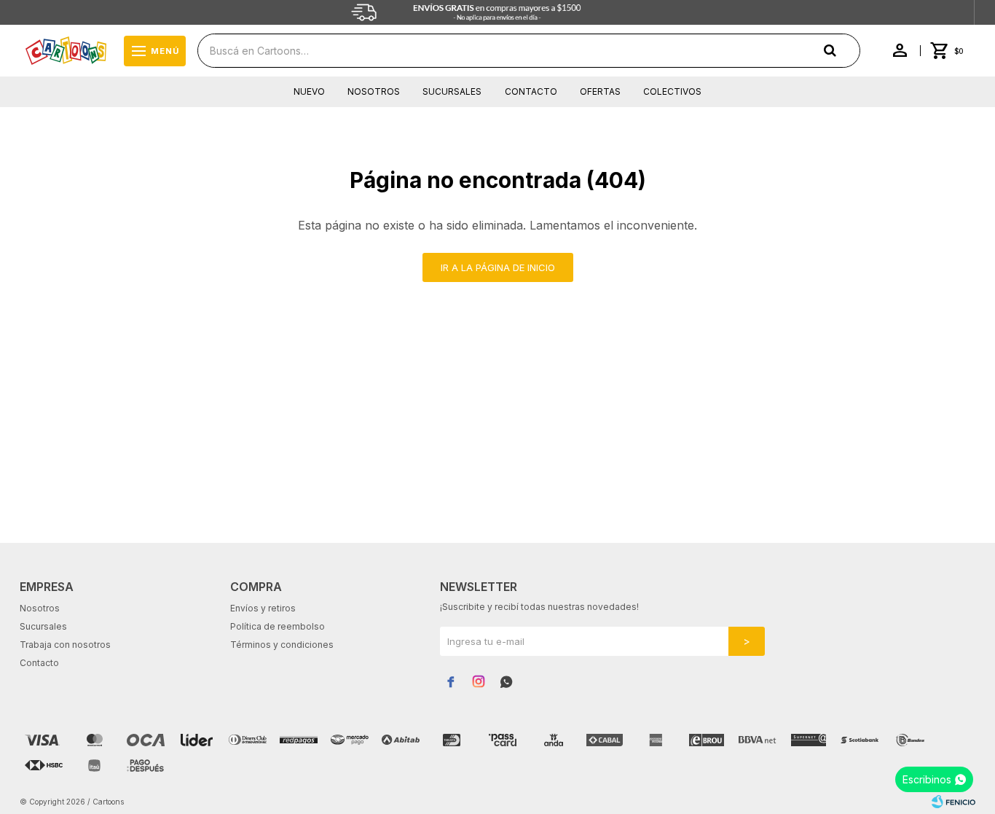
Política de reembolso (277, 626)
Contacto (531, 91)
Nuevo (309, 91)
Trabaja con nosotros (65, 644)
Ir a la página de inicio (498, 267)
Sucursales (451, 91)
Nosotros (373, 91)
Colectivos (672, 91)
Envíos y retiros (263, 608)
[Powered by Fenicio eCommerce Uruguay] (953, 802)
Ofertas (600, 91)
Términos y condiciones (282, 644)
